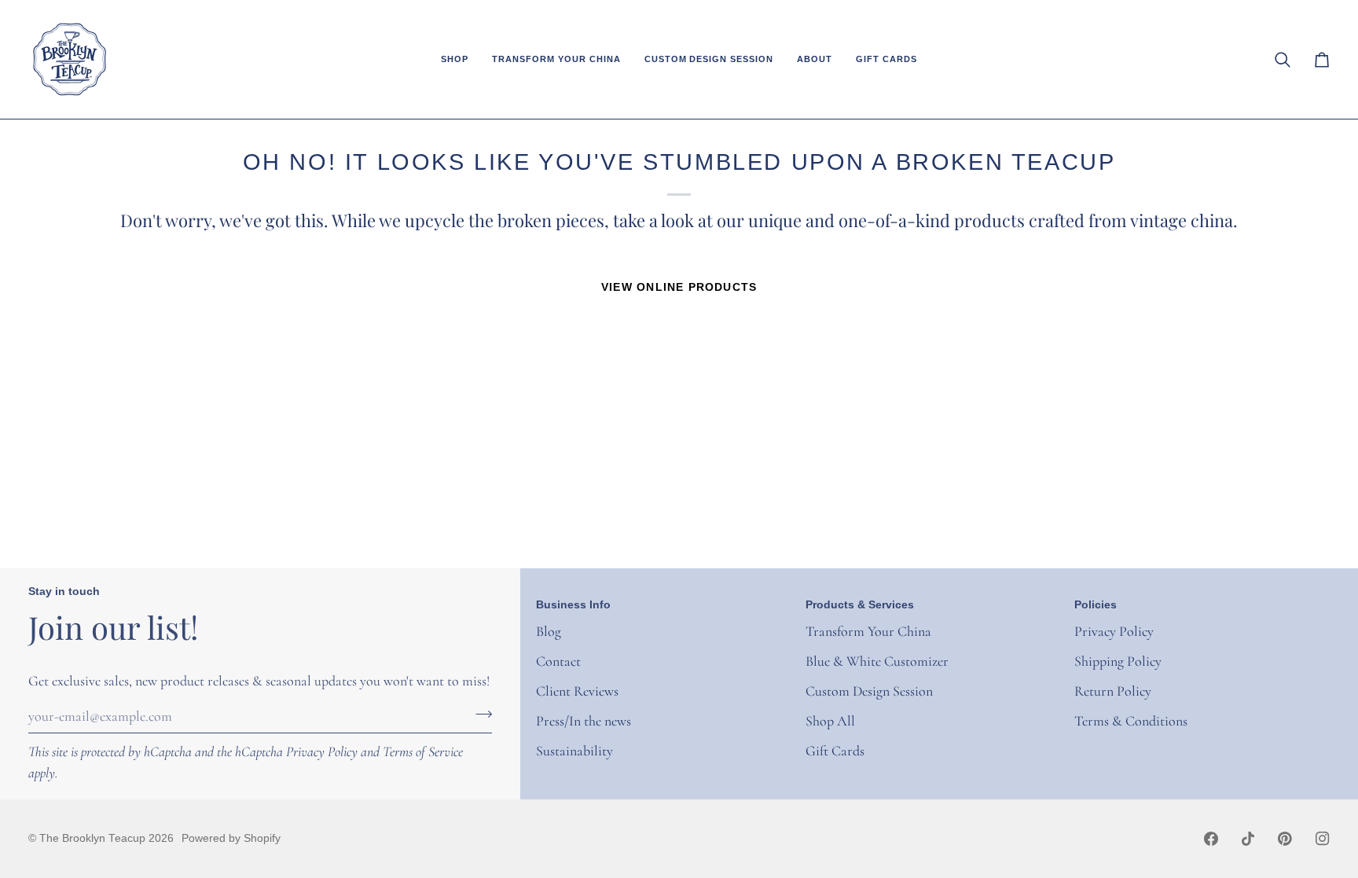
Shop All (830, 720)
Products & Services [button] (860, 605)
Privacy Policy (322, 751)
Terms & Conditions (1130, 720)
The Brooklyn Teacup (92, 838)
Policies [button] (1095, 605)
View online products (679, 287)
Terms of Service (423, 751)
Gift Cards (835, 750)
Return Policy (1112, 691)
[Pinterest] (1285, 839)
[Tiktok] (1248, 839)
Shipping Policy (1118, 661)
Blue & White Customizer (877, 661)
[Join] (479, 713)
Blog (548, 631)
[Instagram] (1323, 839)
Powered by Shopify (231, 838)
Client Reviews (577, 691)
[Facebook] (1211, 839)
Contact (558, 661)
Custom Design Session (869, 691)
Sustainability (574, 750)
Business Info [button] (573, 605)
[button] (454, 59)
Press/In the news (583, 720)
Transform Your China (868, 631)
